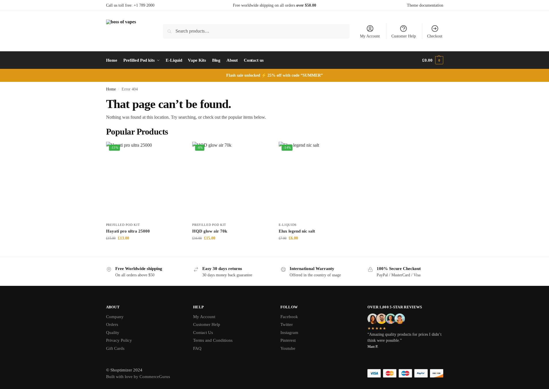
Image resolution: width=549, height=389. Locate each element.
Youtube (287, 348)
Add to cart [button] (145, 250)
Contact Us (203, 332)
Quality (112, 332)
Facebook (289, 316)
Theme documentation (425, 5)
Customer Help (403, 36)
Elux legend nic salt (297, 231)
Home (111, 89)
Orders (112, 324)
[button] (432, 60)
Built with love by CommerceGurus (138, 376)
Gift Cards (115, 348)
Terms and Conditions (213, 340)
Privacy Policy (119, 340)
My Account (370, 36)
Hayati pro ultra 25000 (128, 231)
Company (115, 316)
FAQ (197, 348)
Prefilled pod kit (123, 224)
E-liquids (288, 224)
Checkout (434, 36)
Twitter (286, 324)
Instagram (289, 332)
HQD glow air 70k (209, 231)
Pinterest (288, 340)
